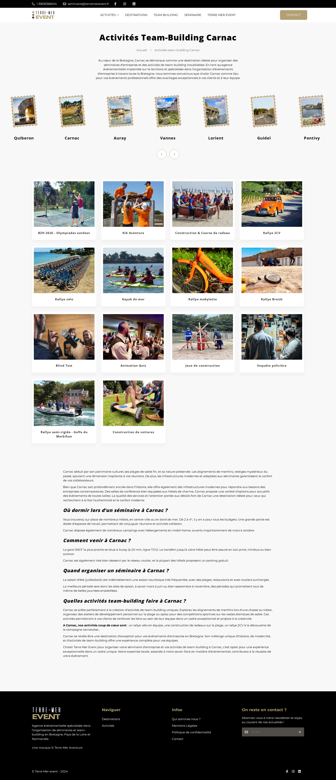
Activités (108, 15)
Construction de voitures (133, 432)
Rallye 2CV (272, 233)
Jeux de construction (203, 366)
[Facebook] (115, 3)
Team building (166, 15)
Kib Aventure (133, 233)
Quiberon (24, 138)
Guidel (264, 138)
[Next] (174, 154)
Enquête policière (272, 366)
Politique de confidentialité (191, 732)
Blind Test (64, 366)
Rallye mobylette (202, 299)
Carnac (72, 138)
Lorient (216, 138)
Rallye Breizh (272, 299)
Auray (120, 138)
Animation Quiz (133, 366)
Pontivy (312, 138)
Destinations (136, 15)
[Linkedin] (134, 3)
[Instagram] (124, 3)
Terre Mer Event (221, 15)
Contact (293, 15)
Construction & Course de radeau (202, 233)
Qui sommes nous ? (186, 719)
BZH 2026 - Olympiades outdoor (64, 233)
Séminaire (192, 15)
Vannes (168, 138)
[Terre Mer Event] (43, 15)
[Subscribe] (299, 731)
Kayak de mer (133, 299)
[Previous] (161, 154)
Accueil (141, 50)
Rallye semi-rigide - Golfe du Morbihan (64, 434)
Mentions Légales (184, 725)
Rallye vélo (64, 299)
